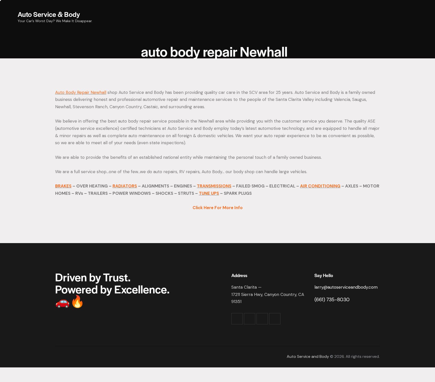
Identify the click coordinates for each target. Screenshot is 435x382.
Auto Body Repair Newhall (80, 92)
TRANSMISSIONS (214, 186)
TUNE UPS (209, 193)
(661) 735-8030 (332, 299)
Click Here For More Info (218, 207)
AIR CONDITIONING (320, 186)
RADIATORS (125, 186)
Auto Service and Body (308, 356)
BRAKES (63, 186)
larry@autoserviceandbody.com (346, 287)
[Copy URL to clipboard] (274, 318)
